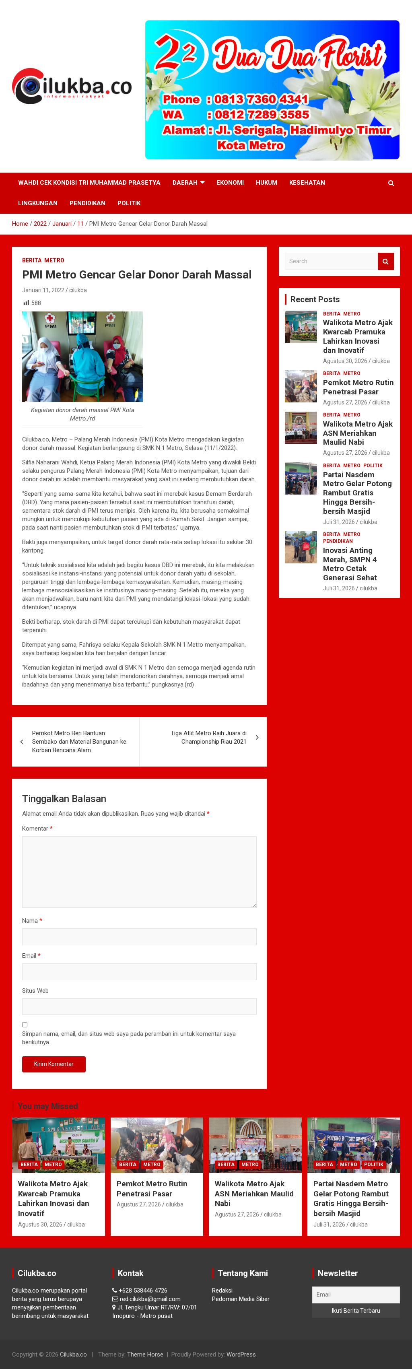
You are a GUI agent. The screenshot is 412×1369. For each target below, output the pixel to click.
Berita (31, 260)
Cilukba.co (73, 1354)
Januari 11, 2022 (43, 290)
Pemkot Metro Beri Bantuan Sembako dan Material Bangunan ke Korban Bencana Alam (79, 742)
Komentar (37, 828)
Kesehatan (307, 182)
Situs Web (35, 990)
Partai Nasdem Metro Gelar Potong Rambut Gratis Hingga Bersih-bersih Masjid (357, 493)
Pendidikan (87, 203)
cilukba (78, 290)
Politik (128, 203)
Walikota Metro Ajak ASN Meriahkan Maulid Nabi (358, 433)
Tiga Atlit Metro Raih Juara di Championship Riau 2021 (209, 737)
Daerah (185, 182)
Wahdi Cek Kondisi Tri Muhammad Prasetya (89, 182)
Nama (32, 920)
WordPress (241, 1354)
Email (31, 955)
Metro (54, 260)
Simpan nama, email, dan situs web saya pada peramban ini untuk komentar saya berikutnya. (129, 1038)
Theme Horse (145, 1354)
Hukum (266, 182)
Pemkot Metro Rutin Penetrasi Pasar (358, 387)
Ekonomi (230, 182)
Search (386, 261)
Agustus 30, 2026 (345, 361)
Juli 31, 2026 (339, 522)
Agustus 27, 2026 (345, 402)
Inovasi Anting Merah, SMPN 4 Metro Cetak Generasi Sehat (350, 564)
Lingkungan (38, 203)
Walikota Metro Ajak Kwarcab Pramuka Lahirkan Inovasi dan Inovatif (358, 336)
